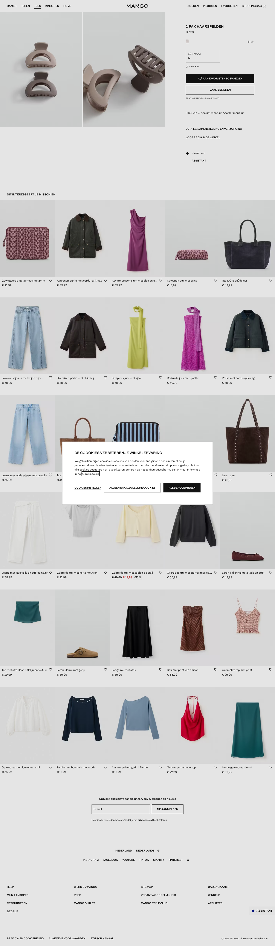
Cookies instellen (88, 487)
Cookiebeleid (90, 474)
